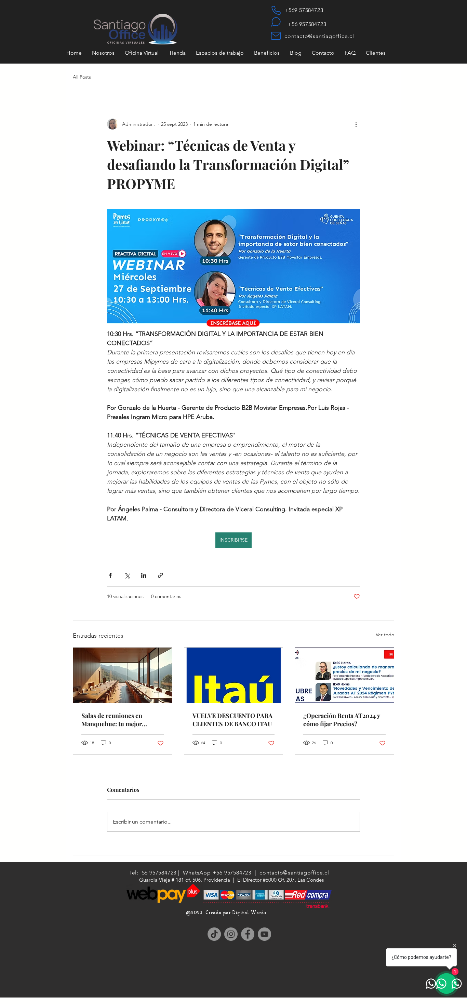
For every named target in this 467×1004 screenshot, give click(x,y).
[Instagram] (231, 934)
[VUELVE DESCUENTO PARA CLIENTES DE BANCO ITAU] (233, 675)
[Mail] (276, 36)
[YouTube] (264, 934)
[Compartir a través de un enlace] (160, 575)
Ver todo (385, 635)
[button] (376, 53)
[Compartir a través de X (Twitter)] (127, 575)
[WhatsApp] (276, 22)
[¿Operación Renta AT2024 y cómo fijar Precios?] (344, 675)
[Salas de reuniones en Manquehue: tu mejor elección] (122, 675)
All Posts (82, 77)
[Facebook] (247, 934)
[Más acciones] (356, 124)
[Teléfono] (276, 10)
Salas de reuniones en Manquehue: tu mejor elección (111, 719)
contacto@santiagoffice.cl (319, 36)
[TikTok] (214, 934)
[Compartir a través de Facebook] (110, 575)
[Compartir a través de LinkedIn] (144, 575)
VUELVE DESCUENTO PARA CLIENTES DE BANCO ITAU (232, 719)
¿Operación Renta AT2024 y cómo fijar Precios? (341, 719)
